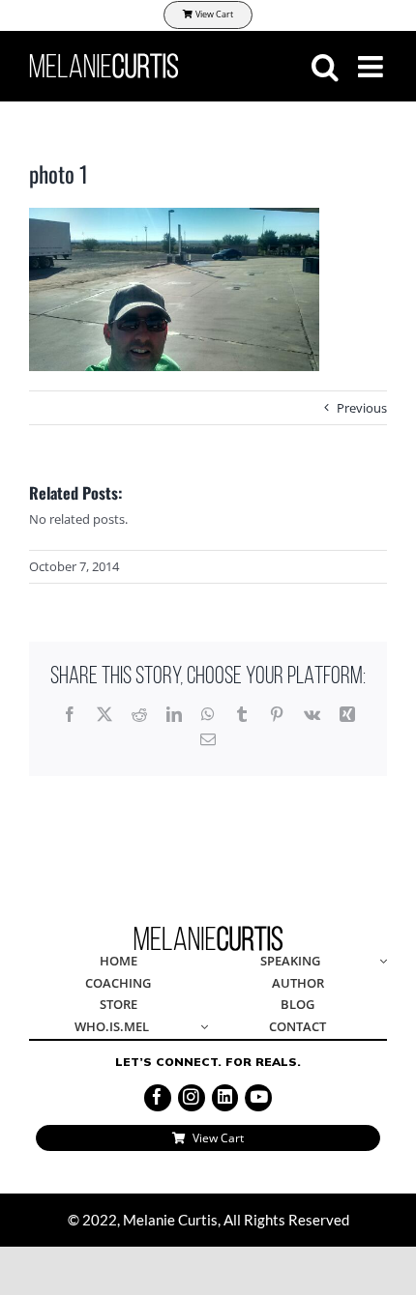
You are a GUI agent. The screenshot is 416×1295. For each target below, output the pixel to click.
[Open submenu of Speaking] (380, 962)
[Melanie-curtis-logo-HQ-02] (208, 931)
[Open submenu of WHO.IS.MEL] (201, 1028)
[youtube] (258, 1097)
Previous (362, 408)
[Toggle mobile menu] (372, 66)
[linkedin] (225, 1097)
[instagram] (191, 1097)
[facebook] (157, 1097)
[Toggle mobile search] (325, 66)
